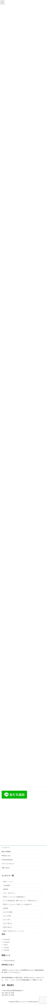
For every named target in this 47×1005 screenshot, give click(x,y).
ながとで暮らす (7, 923)
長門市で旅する (7, 927)
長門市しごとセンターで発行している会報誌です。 (18, 904)
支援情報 (5, 908)
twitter (6, 944)
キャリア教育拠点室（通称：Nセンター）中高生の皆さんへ (20, 900)
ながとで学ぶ (7, 919)
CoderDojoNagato (7, 859)
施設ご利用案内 (6, 851)
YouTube (6, 947)
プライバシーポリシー (8, 863)
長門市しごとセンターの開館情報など (14, 897)
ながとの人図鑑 (7, 912)
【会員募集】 (7, 885)
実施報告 (5, 889)
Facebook (7, 939)
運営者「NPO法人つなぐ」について (13, 931)
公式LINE (6, 950)
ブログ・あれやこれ (9, 893)
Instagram (7, 942)
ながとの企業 (7, 916)
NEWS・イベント (8, 881)
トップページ (6, 847)
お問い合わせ (6, 868)
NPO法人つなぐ (6, 855)
